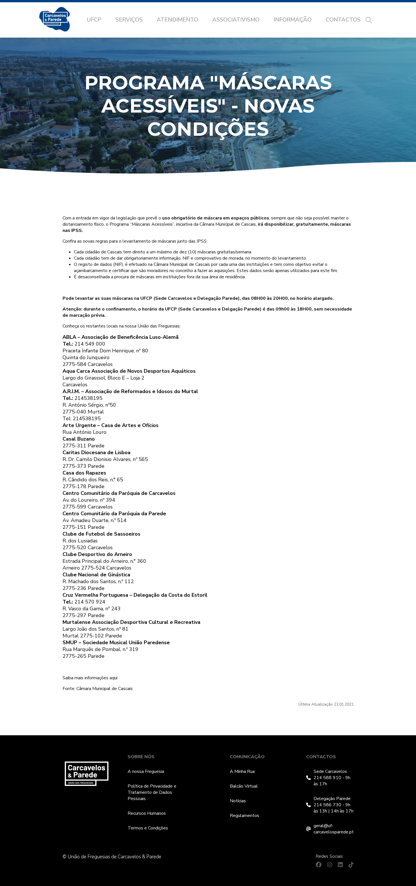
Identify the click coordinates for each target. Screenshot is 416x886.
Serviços (129, 19)
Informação (293, 19)
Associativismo (236, 19)
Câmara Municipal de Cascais (104, 688)
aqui (113, 678)
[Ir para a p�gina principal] (60, 20)
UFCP (94, 19)
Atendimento (177, 19)
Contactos (343, 19)
